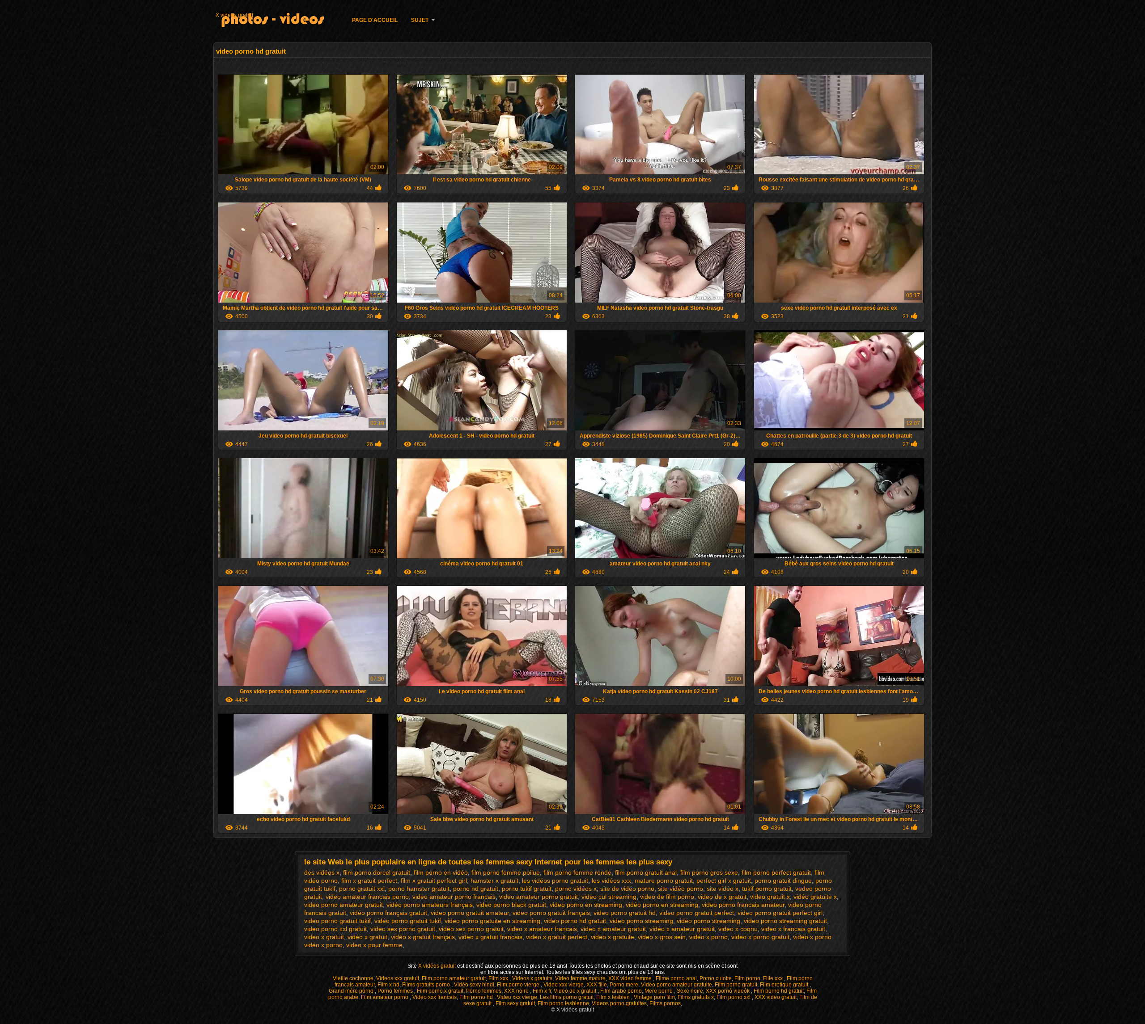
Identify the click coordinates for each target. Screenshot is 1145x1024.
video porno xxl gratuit (335, 928)
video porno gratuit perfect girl (780, 912)
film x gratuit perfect (369, 880)
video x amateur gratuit (613, 928)
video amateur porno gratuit (538, 896)
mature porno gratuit (664, 880)
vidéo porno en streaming (662, 904)
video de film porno (667, 896)
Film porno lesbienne (563, 1003)
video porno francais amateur (743, 904)
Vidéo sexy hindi (474, 985)
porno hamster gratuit (419, 888)
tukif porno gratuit (767, 888)
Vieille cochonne (353, 978)
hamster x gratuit (494, 880)
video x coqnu (738, 928)
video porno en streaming (586, 904)
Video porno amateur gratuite (676, 985)
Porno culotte (716, 978)
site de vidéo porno (627, 888)
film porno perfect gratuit (776, 872)
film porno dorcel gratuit (376, 872)
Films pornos (665, 1003)
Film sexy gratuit (515, 1003)
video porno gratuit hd (625, 912)
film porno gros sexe (709, 872)
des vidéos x (321, 872)
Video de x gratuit (576, 991)
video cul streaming (608, 896)
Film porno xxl (734, 997)
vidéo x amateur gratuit (682, 928)
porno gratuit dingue (783, 880)
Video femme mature (580, 978)
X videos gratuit (234, 15)
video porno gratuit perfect (696, 912)
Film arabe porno (621, 991)
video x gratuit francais (490, 936)
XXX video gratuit (776, 997)
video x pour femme (374, 944)
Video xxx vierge (563, 985)
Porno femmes (395, 991)
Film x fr (542, 991)
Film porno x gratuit (440, 991)
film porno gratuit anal (646, 872)
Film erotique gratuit (785, 985)
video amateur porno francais (454, 896)
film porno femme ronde (577, 872)
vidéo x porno (708, 936)
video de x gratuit (722, 896)
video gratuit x (770, 896)
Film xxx (498, 978)
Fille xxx (773, 978)
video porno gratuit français (551, 912)
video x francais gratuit (793, 928)
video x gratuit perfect (556, 936)
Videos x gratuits (532, 978)
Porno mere (624, 985)
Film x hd (388, 985)
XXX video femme (630, 978)
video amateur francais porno (367, 896)
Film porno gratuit (736, 985)
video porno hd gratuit (575, 920)
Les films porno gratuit (567, 997)
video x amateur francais (542, 928)
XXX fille (596, 985)
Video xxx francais (434, 997)
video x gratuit (324, 936)
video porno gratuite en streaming (492, 920)
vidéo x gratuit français (423, 936)
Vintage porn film (654, 997)
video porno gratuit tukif (337, 920)
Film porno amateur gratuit (454, 978)
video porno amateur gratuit (343, 904)
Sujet (419, 20)
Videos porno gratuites (619, 1003)
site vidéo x (722, 888)
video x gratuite (612, 936)
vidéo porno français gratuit (388, 912)
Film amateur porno (385, 997)
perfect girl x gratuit (723, 880)
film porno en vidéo (441, 872)
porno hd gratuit (475, 888)
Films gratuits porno (426, 985)
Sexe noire (690, 991)
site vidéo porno (680, 888)
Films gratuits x (696, 997)
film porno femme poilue (505, 872)
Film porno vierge (519, 985)
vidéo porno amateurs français (429, 904)
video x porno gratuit (760, 936)
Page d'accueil (375, 20)
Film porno (747, 978)
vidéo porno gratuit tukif (407, 920)
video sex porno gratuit (402, 928)
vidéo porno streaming (708, 920)
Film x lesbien (613, 997)
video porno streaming (641, 920)
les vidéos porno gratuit (555, 880)
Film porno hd (476, 997)
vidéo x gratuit (367, 936)
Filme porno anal (676, 978)
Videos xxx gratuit (397, 978)
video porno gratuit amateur (470, 912)
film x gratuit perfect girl (434, 880)
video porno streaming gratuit (785, 920)
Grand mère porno (352, 991)
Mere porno (659, 991)
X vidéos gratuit (437, 966)
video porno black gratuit (511, 904)
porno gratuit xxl (362, 888)
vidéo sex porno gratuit (471, 928)
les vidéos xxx (611, 880)
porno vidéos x (576, 888)
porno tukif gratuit (526, 888)
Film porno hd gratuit (779, 991)
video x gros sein (662, 936)
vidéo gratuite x (815, 896)
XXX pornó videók (728, 991)
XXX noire (517, 991)
